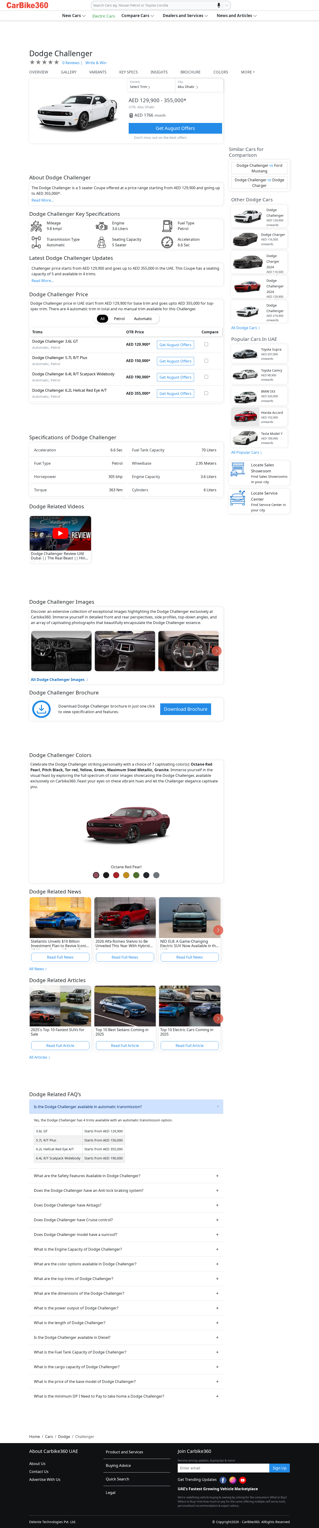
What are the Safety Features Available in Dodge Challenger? (87, 1175)
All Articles (38, 1057)
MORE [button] (246, 72)
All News (36, 968)
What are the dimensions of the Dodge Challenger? (79, 1293)
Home (34, 1436)
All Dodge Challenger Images (58, 679)
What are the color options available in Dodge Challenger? (85, 1263)
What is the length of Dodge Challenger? (69, 1322)
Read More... (43, 200)
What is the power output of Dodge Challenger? (76, 1308)
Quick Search (117, 1479)
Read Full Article (60, 1045)
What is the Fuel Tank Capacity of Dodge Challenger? (80, 1352)
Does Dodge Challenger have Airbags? (67, 1205)
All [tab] (102, 318)
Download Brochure (185, 709)
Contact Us (39, 1471)
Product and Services (124, 1452)
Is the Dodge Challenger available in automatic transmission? (88, 1106)
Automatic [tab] (143, 318)
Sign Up (280, 1468)
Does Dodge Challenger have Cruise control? (73, 1219)
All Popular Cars (245, 452)
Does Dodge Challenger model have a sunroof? (75, 1234)
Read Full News (60, 957)
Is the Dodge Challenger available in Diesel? (72, 1337)
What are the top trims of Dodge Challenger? (73, 1278)
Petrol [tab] (119, 318)
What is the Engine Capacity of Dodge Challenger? (78, 1249)
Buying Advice (118, 1465)
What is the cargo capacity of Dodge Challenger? (77, 1366)
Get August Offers (175, 128)
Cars (49, 1436)
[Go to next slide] (217, 651)
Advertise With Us (44, 1479)
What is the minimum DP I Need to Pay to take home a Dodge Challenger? (99, 1396)
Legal (110, 1492)
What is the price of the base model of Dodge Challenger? (85, 1381)
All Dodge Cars (244, 327)
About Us (37, 1463)
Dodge (64, 1436)
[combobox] (93, 5)
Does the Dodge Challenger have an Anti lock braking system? (88, 1190)
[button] (74, 16)
